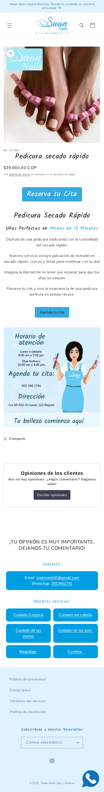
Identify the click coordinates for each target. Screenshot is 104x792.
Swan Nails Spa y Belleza (57, 783)
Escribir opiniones (52, 495)
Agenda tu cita (52, 312)
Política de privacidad (27, 679)
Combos (75, 651)
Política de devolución (28, 712)
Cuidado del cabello (75, 615)
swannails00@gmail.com (58, 578)
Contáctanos (20, 690)
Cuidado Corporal (29, 615)
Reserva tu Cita (52, 194)
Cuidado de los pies (75, 630)
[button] (9, 25)
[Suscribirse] (77, 742)
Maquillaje (28, 651)
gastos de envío (19, 174)
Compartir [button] (17, 439)
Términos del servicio (27, 701)
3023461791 (62, 583)
